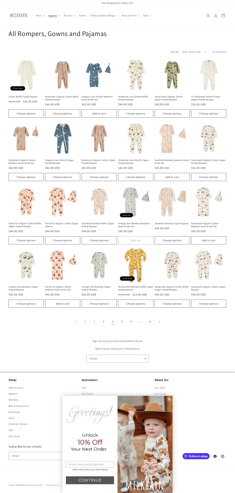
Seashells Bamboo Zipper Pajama (172, 223)
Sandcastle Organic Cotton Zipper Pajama (208, 288)
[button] (40, 15)
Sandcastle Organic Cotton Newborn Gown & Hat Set (204, 225)
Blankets (13, 399)
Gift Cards (14, 436)
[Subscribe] (144, 359)
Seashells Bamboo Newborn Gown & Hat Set (172, 162)
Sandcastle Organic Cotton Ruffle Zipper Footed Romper (172, 288)
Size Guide (87, 393)
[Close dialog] (169, 399)
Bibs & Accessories (19, 405)
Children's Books (18, 424)
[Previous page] (75, 322)
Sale (11, 430)
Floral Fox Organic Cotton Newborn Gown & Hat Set (58, 288)
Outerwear (14, 412)
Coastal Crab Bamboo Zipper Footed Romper (23, 288)
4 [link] (113, 321)
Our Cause (160, 393)
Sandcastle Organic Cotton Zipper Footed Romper (208, 162)
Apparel (13, 393)
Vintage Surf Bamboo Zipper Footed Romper (96, 288)
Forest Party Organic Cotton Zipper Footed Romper (169, 98)
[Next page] (159, 322)
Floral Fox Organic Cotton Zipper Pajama (61, 225)
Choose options (26, 113)
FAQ (84, 387)
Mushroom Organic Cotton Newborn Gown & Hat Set (22, 162)
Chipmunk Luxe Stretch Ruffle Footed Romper (133, 98)
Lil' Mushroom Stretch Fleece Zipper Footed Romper (205, 98)
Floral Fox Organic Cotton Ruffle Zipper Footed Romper (25, 225)
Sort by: (175, 51)
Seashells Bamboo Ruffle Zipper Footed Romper (98, 225)
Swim (11, 418)
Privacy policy (52, 485)
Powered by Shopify (34, 485)
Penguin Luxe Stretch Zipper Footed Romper (59, 162)
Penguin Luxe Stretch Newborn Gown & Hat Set (97, 98)
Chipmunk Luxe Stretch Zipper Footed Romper (133, 162)
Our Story (160, 387)
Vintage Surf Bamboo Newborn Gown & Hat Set (134, 225)
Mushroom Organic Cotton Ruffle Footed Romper (61, 98)
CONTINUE (90, 480)
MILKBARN (20, 485)
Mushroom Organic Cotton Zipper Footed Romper (98, 162)
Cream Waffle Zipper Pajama (23, 97)
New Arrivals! (16, 387)
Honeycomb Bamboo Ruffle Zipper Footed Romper (135, 288)
